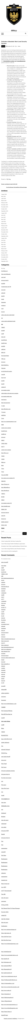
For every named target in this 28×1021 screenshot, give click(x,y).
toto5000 (3, 283)
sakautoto (3, 590)
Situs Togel (4, 763)
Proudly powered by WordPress (10, 1018)
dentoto (2, 678)
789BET (3, 327)
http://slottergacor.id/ (6, 962)
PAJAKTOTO (4, 735)
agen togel (3, 277)
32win (2, 418)
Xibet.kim (3, 368)
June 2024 (3, 242)
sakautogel (3, 823)
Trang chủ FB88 (4, 474)
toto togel (3, 661)
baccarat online (4, 912)
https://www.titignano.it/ (6, 649)
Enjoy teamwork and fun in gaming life (9, 551)
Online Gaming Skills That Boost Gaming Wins (11, 541)
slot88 (2, 567)
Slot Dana (3, 855)
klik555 (2, 613)
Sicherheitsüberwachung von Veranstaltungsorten (14, 61)
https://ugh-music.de (6, 933)
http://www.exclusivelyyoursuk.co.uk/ (10, 987)
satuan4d (3, 852)
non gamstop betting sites (6, 396)
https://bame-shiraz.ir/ (6, 1011)
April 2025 (3, 221)
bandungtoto (4, 926)
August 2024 (4, 238)
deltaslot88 (3, 689)
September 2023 (4, 261)
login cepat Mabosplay (6, 274)
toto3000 (3, 346)
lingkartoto (3, 302)
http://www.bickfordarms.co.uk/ (8, 703)
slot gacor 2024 (5, 830)
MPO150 (3, 352)
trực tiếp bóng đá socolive (6, 371)
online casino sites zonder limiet (7, 314)
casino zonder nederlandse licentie (8, 321)
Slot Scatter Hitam (5, 355)
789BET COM (4, 574)
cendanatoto (3, 592)
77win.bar (3, 412)
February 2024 (4, 250)
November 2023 (4, 257)
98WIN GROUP (4, 521)
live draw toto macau (6, 777)
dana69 (2, 383)
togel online (3, 565)
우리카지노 (4, 753)
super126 (3, 515)
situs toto (3, 617)
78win (2, 468)
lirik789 (2, 296)
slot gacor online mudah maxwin (8, 657)
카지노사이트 (4, 904)
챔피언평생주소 (5, 365)
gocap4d (3, 686)
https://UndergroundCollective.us (9, 979)
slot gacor (3, 362)
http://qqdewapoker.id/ (6, 972)
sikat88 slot (3, 434)
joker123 (3, 634)
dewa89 (3, 569)
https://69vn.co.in (4, 452)
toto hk (2, 580)
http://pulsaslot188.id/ (6, 965)
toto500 (2, 380)
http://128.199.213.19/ (6, 739)
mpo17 (2, 597)
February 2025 (4, 225)
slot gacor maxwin (5, 512)
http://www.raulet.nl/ (6, 990)
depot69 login (4, 431)
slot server (3, 760)
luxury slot (3, 377)
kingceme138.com (5, 586)
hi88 (2, 576)
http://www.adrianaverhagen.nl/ (8, 929)
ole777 (2, 599)
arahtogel (3, 582)
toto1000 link (4, 340)
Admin (19, 46)
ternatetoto (3, 588)
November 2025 (4, 206)
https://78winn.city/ (5, 484)
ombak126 (3, 387)
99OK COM (4, 525)
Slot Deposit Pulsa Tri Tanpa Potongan (10, 908)
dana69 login (4, 343)
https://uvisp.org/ (5, 883)
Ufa (2, 746)
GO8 (2, 308)
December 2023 (4, 255)
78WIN (2, 456)
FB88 (2, 424)
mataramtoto (4, 848)
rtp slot (2, 615)
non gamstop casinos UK (6, 503)
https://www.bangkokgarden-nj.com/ (8, 421)
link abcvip (3, 518)
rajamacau (3, 305)
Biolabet (3, 605)
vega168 (3, 374)
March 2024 (3, 248)
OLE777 (3, 643)
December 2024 (4, 229)
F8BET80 (3, 481)
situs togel (3, 672)
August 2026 (4, 194)
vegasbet (3, 668)
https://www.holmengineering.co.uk (9, 943)
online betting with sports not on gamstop (9, 393)
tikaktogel (3, 813)
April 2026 (3, 198)
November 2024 (4, 232)
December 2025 (4, 204)
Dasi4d (3, 834)
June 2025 (3, 217)
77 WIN (3, 405)
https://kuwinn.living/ (5, 402)
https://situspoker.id (6, 994)
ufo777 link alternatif (6, 890)
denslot (2, 659)
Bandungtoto (4, 859)
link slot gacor (4, 922)
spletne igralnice (5, 693)
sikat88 (2, 594)
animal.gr (3, 622)
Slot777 (2, 446)
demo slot (3, 336)
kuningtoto (3, 628)
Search (2, 531)
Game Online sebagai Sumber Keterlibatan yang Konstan (13, 543)
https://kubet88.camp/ (5, 506)
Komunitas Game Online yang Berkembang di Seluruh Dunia (14, 546)
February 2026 (4, 202)
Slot (2, 841)
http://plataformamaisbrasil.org (7, 578)
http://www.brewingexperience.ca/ (9, 1004)
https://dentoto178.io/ (5, 651)
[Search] (25, 33)
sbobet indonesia (5, 742)
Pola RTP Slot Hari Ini (6, 714)
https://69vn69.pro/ (5, 490)
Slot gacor (3, 784)
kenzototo (3, 700)
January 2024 (4, 252)
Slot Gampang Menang (6, 710)
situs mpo (3, 802)
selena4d (3, 676)
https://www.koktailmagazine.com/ (9, 1008)
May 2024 (3, 244)
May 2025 (3, 219)
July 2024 (3, 240)
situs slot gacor (4, 820)
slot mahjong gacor (5, 624)
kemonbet (3, 670)
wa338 (2, 611)
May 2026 (3, 196)
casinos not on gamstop (6, 427)
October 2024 (4, 234)
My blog (3, 46)
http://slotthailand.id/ (6, 951)
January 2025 (4, 227)
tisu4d (2, 795)
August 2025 (4, 213)
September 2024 (4, 236)
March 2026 (3, 200)
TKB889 (3, 707)
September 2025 (4, 211)
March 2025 (3, 223)
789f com (3, 358)
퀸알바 (2, 528)
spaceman (3, 901)
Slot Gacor (3, 603)
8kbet (2, 465)
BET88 (2, 496)
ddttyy (14, 30)
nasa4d (3, 717)
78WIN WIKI (4, 443)
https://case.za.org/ (5, 640)
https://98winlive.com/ (5, 409)
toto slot (3, 311)
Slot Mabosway (4, 271)
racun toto (3, 289)
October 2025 (4, 209)
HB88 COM (4, 509)
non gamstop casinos (5, 390)
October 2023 (4, 259)
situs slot (3, 630)
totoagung (3, 609)
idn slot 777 (3, 607)
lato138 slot (3, 571)
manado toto (4, 880)
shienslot (3, 666)
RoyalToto (3, 620)
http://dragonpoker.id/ (6, 969)
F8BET (2, 440)
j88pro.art (3, 462)
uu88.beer (3, 349)
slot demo (3, 653)
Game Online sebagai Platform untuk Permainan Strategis (13, 548)
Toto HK (3, 894)
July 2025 (3, 215)
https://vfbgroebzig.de (6, 1001)
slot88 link (3, 415)
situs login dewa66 (5, 756)
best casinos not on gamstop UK (8, 478)
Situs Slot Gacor (5, 788)
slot (2, 318)
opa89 (2, 333)
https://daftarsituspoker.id (7, 997)
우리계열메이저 (5, 799)
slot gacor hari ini (4, 280)
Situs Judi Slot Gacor (6, 936)
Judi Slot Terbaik (5, 919)
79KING (3, 493)
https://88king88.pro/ (5, 487)
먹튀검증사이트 (5, 806)
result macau (3, 399)
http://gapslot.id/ (5, 958)
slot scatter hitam (5, 721)
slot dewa (3, 696)
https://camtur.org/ (5, 645)
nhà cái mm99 (4, 562)
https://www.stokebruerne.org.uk (9, 976)
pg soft (2, 682)
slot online (3, 827)
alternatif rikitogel (5, 749)
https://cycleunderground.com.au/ (8, 638)
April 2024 (3, 246)
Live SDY (3, 887)
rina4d (2, 299)
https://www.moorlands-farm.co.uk (9, 955)
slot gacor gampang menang (8, 770)
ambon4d (3, 292)
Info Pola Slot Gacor (6, 940)
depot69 (3, 330)
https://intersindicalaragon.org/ (7, 647)
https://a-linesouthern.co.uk (7, 983)
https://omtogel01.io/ (5, 664)
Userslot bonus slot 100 (6, 286)
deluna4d (3, 626)
